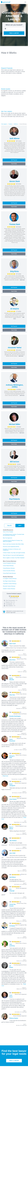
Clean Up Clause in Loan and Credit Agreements (13, 555)
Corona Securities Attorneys (9, 570)
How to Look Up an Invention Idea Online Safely (13, 544)
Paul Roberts (14, 499)
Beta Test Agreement (7, 538)
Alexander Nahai (14, 348)
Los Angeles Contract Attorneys (10, 578)
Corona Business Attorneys (9, 568)
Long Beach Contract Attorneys (10, 583)
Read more (5, 776)
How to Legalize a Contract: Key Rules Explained (13, 557)
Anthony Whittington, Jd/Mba (14, 386)
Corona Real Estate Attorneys (9, 573)
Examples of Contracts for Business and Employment (12, 550)
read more (22, 279)
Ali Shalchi (14, 309)
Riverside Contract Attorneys (9, 586)
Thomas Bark (14, 224)
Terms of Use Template (8, 531)
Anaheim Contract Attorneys (9, 588)
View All (9, 525)
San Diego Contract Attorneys (9, 581)
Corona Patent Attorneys (8, 565)
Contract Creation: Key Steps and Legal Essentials (14, 552)
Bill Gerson (14, 462)
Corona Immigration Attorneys (9, 563)
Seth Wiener (15, 138)
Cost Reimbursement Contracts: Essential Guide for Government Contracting (13, 535)
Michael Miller (14, 424)
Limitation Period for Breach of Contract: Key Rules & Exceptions (12, 541)
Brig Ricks (14, 271)
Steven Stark (14, 181)
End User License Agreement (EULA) (11, 546)
